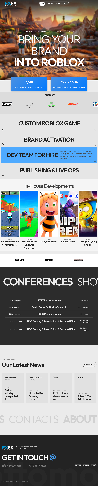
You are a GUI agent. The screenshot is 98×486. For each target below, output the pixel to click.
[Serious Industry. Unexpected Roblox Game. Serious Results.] (13, 395)
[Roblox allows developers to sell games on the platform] (61, 396)
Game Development (10, 377)
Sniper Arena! (68, 241)
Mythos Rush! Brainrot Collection (29, 245)
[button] (91, 4)
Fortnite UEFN (68, 239)
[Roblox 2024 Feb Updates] (85, 398)
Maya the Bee (49, 241)
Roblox (10, 239)
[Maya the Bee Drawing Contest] (37, 396)
